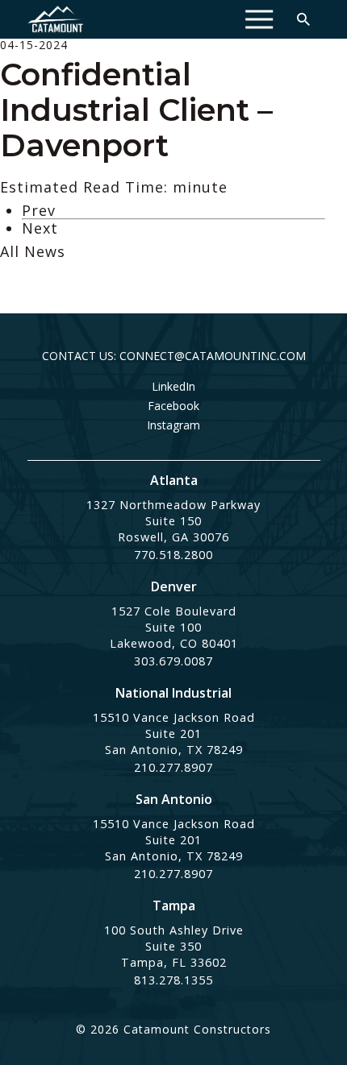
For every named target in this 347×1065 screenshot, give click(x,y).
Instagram (173, 425)
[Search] (303, 19)
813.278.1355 (173, 980)
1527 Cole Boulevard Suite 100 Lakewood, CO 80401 (174, 627)
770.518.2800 (173, 554)
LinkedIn (173, 386)
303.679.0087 (173, 661)
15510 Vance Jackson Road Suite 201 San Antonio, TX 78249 (174, 733)
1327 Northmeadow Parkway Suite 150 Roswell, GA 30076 (173, 521)
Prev (39, 210)
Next (40, 228)
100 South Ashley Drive (174, 930)
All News (32, 251)
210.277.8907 (173, 767)
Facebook (173, 406)
